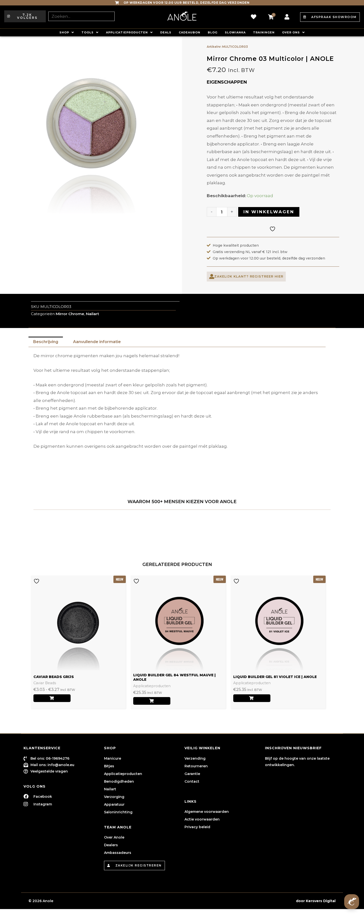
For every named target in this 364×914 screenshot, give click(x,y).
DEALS (165, 32)
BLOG (212, 32)
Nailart (92, 313)
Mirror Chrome (70, 313)
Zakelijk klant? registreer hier (248, 276)
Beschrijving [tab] (45, 341)
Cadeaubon (189, 32)
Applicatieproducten (127, 32)
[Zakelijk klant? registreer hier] (211, 276)
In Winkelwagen (268, 211)
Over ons (291, 32)
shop (64, 32)
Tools (87, 32)
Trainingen (264, 32)
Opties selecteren (52, 698)
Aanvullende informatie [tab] (97, 341)
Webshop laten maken (273, 901)
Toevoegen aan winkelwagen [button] (151, 701)
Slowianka (235, 32)
